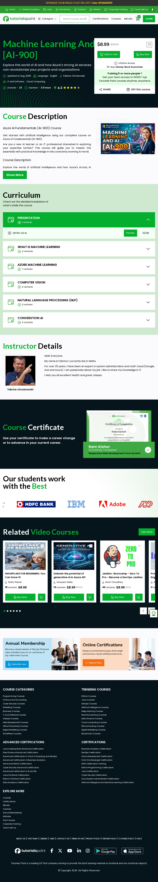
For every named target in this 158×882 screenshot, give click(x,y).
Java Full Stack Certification (16, 775)
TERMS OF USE (77, 838)
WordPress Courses (12, 733)
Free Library (63, 9)
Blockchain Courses (90, 733)
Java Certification (89, 771)
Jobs (48, 9)
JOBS (52, 838)
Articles (95, 9)
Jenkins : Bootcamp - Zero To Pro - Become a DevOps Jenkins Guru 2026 (122, 577)
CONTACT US (63, 838)
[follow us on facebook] (51, 851)
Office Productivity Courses (15, 726)
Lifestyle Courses (11, 718)
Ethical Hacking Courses (92, 726)
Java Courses (88, 700)
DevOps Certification (91, 752)
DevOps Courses (89, 703)
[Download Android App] (105, 851)
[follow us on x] (60, 851)
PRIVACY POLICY (93, 838)
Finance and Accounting (15, 700)
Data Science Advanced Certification (20, 752)
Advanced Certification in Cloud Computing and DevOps (30, 756)
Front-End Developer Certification (96, 760)
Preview (130, 232)
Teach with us (140, 9)
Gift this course (140, 89)
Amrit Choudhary (114, 582)
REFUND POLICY (110, 838)
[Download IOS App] (132, 851)
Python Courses (88, 696)
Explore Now (95, 662)
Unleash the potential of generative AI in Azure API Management (69, 577)
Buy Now (145, 54)
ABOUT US (20, 838)
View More (147, 531)
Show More (14, 175)
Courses (116, 18)
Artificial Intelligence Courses (95, 707)
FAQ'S (139, 838)
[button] (4, 611)
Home (11, 9)
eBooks (128, 18)
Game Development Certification (96, 756)
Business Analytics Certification (96, 748)
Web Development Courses (15, 722)
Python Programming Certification (97, 767)
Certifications (100, 18)
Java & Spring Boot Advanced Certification (23, 748)
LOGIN (149, 18)
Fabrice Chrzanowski (74, 75)
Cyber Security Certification (94, 775)
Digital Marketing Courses (15, 729)
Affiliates (7, 816)
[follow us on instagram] (88, 851)
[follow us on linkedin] (79, 851)
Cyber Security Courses (14, 703)
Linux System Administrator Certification (100, 778)
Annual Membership (12, 812)
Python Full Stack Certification (17, 778)
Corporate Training (116, 9)
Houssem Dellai (65, 582)
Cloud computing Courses (94, 722)
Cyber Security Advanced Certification (21, 767)
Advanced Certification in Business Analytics (24, 760)
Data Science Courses (91, 718)
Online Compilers (29, 9)
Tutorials (7, 809)
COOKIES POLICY (126, 838)
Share (107, 89)
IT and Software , (16, 81)
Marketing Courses (12, 707)
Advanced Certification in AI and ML (20, 771)
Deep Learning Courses (92, 711)
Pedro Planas (15, 582)
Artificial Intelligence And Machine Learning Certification (107, 782)
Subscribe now (19, 664)
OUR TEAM (32, 838)
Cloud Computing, (35, 81)
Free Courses (9, 820)
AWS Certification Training (93, 763)
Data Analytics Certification (16, 782)
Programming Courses (14, 696)
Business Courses (11, 711)
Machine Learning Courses (94, 715)
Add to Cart (111, 54)
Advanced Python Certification (17, 763)
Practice (81, 9)
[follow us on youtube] (69, 851)
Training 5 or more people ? (124, 73)
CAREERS (43, 838)
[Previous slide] (143, 610)
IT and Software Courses (14, 715)
